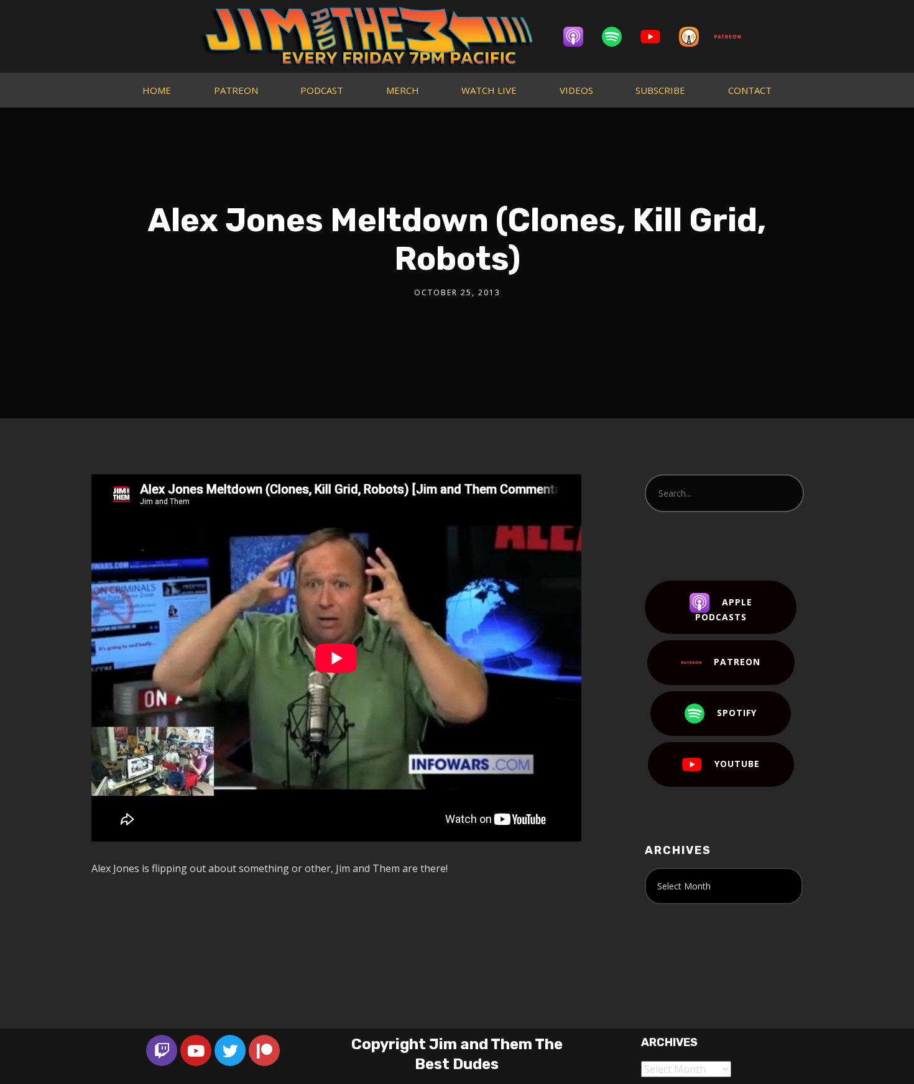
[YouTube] (656, 37)
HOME (156, 90)
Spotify (737, 713)
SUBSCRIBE (660, 90)
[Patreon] (733, 37)
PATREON (236, 90)
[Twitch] (161, 1050)
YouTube (737, 763)
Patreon (737, 662)
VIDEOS (576, 90)
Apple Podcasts (723, 609)
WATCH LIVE (489, 90)
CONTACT (750, 90)
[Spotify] (618, 37)
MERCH (402, 90)
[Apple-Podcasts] (579, 37)
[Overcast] (695, 37)
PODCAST (321, 90)
